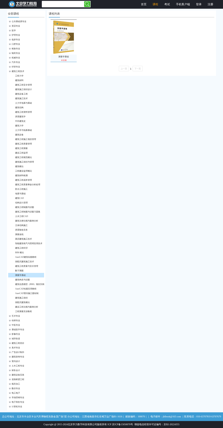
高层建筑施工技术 (23, 239)
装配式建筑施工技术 (24, 261)
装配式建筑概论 (22, 302)
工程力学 (19, 76)
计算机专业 (17, 406)
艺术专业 (16, 316)
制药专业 (16, 53)
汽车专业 (16, 62)
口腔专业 (16, 44)
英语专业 (16, 26)
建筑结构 (19, 107)
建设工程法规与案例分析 (26, 307)
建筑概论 (19, 166)
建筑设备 (19, 134)
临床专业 (16, 39)
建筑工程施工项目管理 (25, 139)
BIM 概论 (19, 252)
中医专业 (16, 325)
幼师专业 (16, 320)
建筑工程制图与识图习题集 (27, 212)
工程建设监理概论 (23, 171)
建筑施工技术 (21, 98)
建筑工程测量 (21, 148)
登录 (199, 4)
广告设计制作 (18, 352)
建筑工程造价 (18, 343)
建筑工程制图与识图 (24, 207)
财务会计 (16, 370)
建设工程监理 (21, 153)
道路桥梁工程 (18, 379)
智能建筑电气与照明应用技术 (28, 243)
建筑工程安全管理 (23, 85)
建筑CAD (19, 198)
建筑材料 (19, 80)
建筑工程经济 (21, 248)
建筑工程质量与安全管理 (26, 266)
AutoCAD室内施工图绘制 (27, 293)
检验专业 (16, 48)
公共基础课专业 (19, 21)
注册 (210, 4)
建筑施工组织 (21, 298)
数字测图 (19, 270)
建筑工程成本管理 (23, 180)
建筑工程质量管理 (23, 144)
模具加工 (16, 384)
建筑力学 (19, 125)
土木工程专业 (18, 366)
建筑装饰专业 (18, 357)
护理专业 (16, 35)
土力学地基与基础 (23, 103)
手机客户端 (183, 4)
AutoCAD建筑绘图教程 (25, 257)
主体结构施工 (21, 225)
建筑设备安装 (18, 375)
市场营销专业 (18, 397)
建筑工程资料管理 (23, 112)
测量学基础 (20, 275)
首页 (144, 4)
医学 (14, 30)
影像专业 (16, 334)
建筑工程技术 (18, 71)
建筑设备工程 (21, 94)
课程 (155, 4)
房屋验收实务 (21, 230)
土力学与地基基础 (23, 130)
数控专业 (16, 388)
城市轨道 (16, 338)
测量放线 (19, 234)
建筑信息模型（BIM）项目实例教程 (31, 284)
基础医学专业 (18, 329)
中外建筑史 (20, 121)
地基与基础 (20, 193)
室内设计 (16, 361)
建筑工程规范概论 (23, 157)
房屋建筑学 (20, 116)
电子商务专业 (18, 402)
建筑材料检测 (21, 175)
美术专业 (16, 347)
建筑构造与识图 (22, 279)
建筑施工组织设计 (23, 89)
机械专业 (16, 57)
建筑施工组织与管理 (24, 162)
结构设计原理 (21, 202)
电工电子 (16, 393)
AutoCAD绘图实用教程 (25, 289)
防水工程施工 (21, 189)
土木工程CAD (21, 216)
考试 (167, 4)
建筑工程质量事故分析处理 (27, 184)
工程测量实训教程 (23, 311)
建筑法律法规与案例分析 (26, 221)
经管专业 (16, 67)
